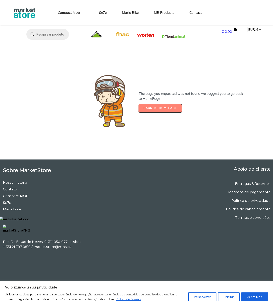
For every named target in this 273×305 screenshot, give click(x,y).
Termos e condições (253, 218)
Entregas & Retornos (253, 184)
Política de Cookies (128, 299)
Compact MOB (16, 196)
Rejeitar (229, 297)
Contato (10, 189)
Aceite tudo (254, 297)
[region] (136, 293)
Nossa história (15, 182)
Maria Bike (12, 209)
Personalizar (202, 297)
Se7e (7, 203)
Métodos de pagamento (249, 192)
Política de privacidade (251, 201)
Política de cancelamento (248, 209)
